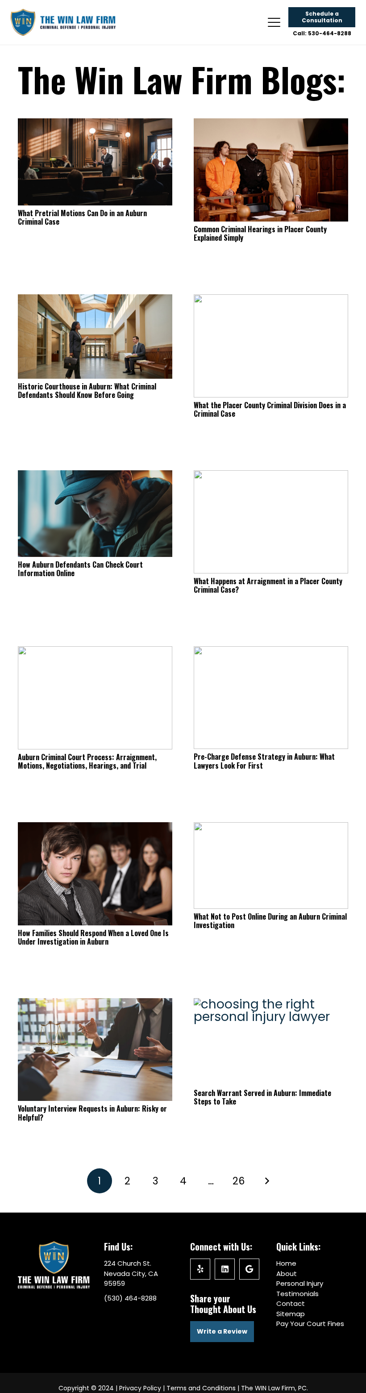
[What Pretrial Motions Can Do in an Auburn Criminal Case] (95, 161)
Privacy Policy (140, 1388)
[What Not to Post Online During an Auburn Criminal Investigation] (271, 865)
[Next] (266, 1180)
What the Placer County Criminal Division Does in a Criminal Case (270, 409)
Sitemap (290, 1313)
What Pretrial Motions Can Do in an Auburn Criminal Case (82, 217)
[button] (274, 22)
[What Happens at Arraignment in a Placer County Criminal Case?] (271, 521)
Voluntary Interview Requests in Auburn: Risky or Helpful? (92, 1112)
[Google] (249, 1269)
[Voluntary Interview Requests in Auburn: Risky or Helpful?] (95, 1049)
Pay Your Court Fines (310, 1323)
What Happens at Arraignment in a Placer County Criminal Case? (268, 585)
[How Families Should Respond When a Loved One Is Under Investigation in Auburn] (95, 873)
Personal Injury (299, 1283)
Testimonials (297, 1293)
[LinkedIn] (225, 1269)
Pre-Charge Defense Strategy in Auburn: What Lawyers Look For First (264, 760)
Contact (290, 1303)
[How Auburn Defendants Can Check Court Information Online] (95, 513)
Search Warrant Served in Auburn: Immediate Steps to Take (262, 1097)
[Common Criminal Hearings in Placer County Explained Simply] (271, 170)
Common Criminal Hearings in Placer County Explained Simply (260, 233)
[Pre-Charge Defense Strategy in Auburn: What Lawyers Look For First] (271, 697)
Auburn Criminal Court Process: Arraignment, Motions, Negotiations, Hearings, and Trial (87, 761)
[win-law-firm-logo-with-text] (63, 22)
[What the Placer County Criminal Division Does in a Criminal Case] (271, 345)
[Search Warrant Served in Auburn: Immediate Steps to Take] (271, 1041)
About (286, 1273)
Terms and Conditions (201, 1388)
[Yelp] (200, 1269)
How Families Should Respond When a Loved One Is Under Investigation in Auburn (93, 937)
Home (286, 1263)
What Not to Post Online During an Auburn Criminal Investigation (270, 920)
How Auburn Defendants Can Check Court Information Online (80, 568)
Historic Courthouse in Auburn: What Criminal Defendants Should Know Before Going (87, 390)
